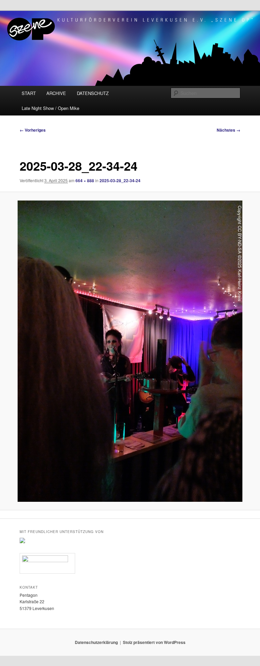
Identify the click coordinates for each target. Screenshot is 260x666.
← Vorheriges (33, 130)
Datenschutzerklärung (96, 642)
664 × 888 (84, 180)
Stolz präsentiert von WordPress (154, 642)
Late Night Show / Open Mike (50, 108)
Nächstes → (228, 130)
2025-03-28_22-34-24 (120, 180)
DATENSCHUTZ (93, 93)
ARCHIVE (56, 93)
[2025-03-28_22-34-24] (130, 351)
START (29, 93)
